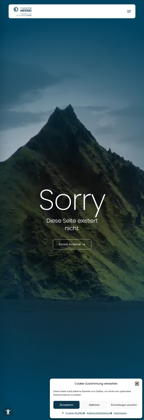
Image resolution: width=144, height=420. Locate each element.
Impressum (120, 413)
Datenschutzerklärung (99, 413)
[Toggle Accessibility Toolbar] (8, 411)
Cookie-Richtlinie (75, 413)
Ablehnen (94, 404)
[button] (137, 383)
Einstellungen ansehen (124, 404)
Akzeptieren (66, 404)
